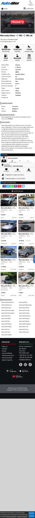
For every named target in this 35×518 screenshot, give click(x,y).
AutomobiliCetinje (24, 308)
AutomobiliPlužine (6, 324)
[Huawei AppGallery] (17, 377)
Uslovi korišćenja (7, 353)
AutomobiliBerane (6, 305)
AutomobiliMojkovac (25, 316)
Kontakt (4, 349)
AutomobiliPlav (5, 321)
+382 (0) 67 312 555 (25, 355)
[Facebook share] (4, 186)
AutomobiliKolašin (24, 313)
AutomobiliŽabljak (6, 335)
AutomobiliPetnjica (24, 318)
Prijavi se (4, 346)
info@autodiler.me (25, 359)
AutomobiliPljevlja (24, 321)
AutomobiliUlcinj (23, 329)
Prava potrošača (7, 358)
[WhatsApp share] (11, 186)
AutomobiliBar (23, 302)
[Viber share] (15, 186)
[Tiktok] (30, 365)
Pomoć (4, 351)
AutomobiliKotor (6, 316)
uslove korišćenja (11, 516)
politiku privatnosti (22, 516)
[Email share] (19, 186)
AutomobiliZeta (5, 332)
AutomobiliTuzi (5, 329)
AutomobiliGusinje (24, 310)
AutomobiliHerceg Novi (7, 313)
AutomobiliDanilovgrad (7, 310)
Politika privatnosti (8, 355)
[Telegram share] (23, 186)
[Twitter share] (8, 186)
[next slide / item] (33, 22)
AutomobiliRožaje (6, 327)
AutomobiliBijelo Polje (25, 305)
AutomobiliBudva (6, 308)
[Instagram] (25, 365)
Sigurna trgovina (7, 360)
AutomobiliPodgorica (25, 324)
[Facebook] (20, 365)
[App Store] (24, 371)
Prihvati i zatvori (31, 514)
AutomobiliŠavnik (24, 332)
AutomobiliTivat (23, 327)
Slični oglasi (18, 191)
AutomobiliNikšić (6, 318)
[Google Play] (11, 371)
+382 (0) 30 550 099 (25, 357)
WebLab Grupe (23, 388)
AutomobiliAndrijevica (7, 302)
